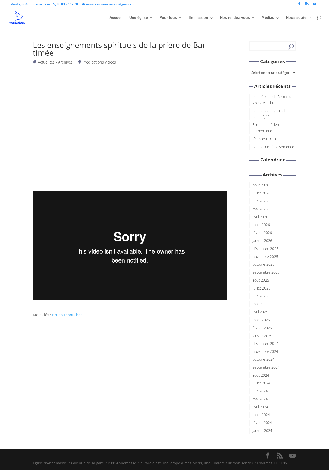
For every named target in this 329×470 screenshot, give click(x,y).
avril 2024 (260, 406)
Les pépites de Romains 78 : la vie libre (272, 99)
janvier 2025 (262, 335)
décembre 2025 (265, 248)
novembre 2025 (265, 256)
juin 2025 (260, 296)
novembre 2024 (265, 351)
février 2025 (262, 327)
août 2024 (261, 375)
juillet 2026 (261, 193)
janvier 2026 (262, 240)
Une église (138, 17)
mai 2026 (260, 208)
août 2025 (261, 280)
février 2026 (262, 232)
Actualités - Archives (55, 62)
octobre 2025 (264, 264)
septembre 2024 (266, 367)
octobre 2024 (264, 359)
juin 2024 (260, 390)
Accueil (116, 17)
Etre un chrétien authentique (266, 127)
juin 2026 (260, 200)
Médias (268, 17)
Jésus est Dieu (264, 138)
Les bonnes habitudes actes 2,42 (270, 113)
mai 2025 (260, 303)
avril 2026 (260, 216)
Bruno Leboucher (67, 314)
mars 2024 (261, 414)
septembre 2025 (266, 272)
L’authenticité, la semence (273, 146)
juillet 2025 (261, 288)
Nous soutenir (298, 17)
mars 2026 (261, 224)
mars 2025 (261, 319)
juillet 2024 (261, 383)
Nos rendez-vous (235, 17)
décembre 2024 (265, 343)
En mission (198, 17)
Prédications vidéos (99, 62)
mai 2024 (260, 398)
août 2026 (261, 185)
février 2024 (262, 422)
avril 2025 (260, 311)
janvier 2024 (262, 430)
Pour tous (168, 17)
